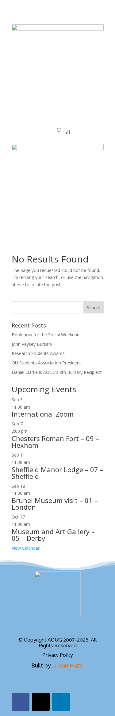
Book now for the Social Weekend (45, 335)
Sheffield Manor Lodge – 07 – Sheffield (57, 473)
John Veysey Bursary (32, 344)
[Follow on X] (41, 702)
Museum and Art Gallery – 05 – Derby (53, 535)
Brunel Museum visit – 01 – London (55, 504)
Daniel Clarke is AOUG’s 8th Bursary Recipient (57, 372)
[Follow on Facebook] (20, 702)
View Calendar (26, 548)
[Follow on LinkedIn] (61, 702)
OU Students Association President (46, 363)
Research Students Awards (38, 353)
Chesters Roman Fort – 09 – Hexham (55, 442)
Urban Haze (68, 665)
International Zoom (43, 413)
